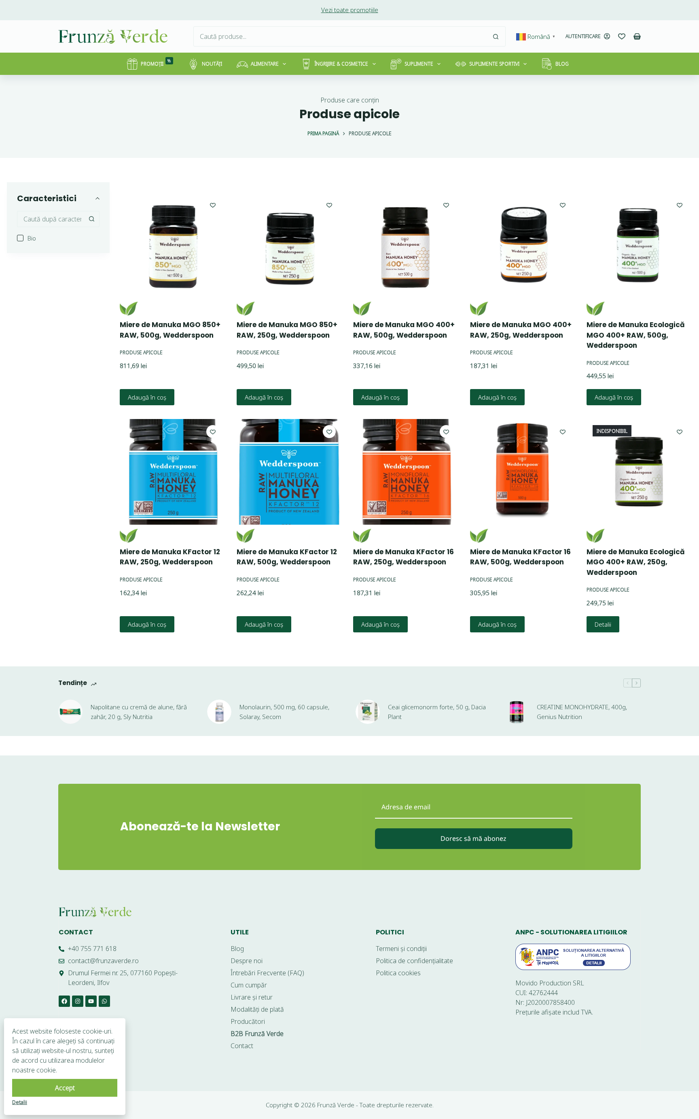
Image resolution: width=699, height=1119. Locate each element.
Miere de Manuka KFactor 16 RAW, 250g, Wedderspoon (403, 557)
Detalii (603, 624)
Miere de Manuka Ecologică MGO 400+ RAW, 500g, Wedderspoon (636, 335)
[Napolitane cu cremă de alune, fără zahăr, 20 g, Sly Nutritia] (70, 712)
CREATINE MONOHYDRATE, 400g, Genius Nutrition (582, 712)
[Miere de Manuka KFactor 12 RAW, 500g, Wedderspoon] (289, 471)
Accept (65, 1087)
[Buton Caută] (495, 36)
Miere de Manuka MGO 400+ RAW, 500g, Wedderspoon (404, 330)
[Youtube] (91, 1001)
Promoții (156, 62)
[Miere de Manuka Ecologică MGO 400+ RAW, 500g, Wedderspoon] (639, 245)
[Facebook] (64, 1001)
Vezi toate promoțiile (349, 10)
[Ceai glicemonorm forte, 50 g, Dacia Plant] (368, 712)
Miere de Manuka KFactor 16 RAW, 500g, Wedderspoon (520, 557)
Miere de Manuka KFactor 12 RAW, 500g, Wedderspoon (287, 557)
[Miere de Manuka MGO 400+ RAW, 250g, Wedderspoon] (522, 245)
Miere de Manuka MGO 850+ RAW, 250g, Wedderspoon (287, 330)
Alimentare (265, 63)
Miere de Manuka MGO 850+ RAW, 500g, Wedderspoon (170, 330)
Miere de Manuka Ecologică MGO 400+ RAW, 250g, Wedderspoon (636, 562)
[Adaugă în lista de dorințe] (212, 204)
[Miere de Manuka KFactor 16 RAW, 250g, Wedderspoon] (405, 471)
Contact (76, 932)
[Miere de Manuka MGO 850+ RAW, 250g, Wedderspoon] (289, 245)
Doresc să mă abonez (473, 838)
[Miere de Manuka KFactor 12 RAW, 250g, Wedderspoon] (172, 471)
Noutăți (212, 63)
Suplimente (419, 63)
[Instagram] (77, 1001)
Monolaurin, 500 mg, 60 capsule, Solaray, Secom (284, 712)
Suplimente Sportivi (494, 63)
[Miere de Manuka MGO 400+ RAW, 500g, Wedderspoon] (405, 245)
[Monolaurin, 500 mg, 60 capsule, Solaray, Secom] (219, 712)
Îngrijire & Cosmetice (341, 63)
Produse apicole (141, 352)
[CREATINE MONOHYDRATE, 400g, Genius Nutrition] (516, 712)
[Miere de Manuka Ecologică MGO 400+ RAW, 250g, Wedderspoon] (639, 471)
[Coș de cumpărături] (637, 36)
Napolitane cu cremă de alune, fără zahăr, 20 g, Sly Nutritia (139, 712)
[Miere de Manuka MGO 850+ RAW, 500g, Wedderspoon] (172, 245)
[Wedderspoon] (129, 309)
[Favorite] (621, 36)
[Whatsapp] (104, 1001)
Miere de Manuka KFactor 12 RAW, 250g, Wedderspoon (170, 557)
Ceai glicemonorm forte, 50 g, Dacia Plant (437, 712)
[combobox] (340, 36)
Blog (562, 63)
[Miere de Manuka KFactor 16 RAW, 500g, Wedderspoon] (522, 471)
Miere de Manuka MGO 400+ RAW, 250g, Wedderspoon (521, 330)
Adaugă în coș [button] (147, 397)
